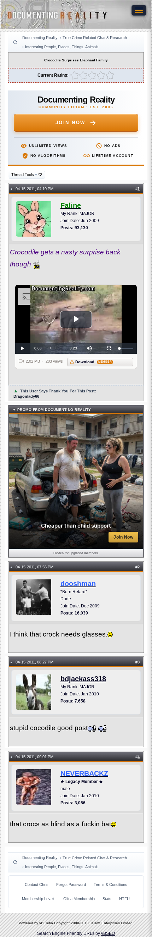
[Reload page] (15, 42)
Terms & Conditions (110, 884)
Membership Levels (38, 899)
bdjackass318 (83, 679)
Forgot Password (71, 884)
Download (93, 362)
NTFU (124, 899)
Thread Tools (24, 174)
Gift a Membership (79, 899)
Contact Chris (36, 884)
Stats (107, 899)
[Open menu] (138, 10)
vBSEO (108, 933)
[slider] (126, 348)
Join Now (70, 122)
